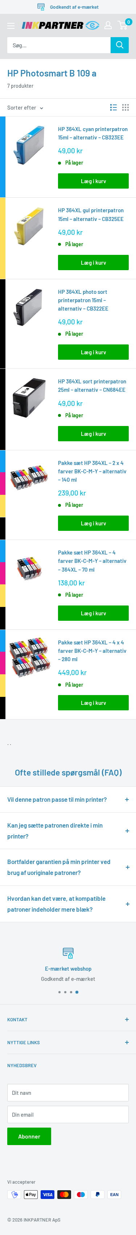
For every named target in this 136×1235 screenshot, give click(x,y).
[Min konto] (108, 25)
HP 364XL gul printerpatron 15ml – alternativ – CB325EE (91, 214)
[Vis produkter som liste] (113, 107)
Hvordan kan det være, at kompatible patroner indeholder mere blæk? (56, 904)
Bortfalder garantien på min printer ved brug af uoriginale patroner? (59, 867)
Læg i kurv (93, 181)
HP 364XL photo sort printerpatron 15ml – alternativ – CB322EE (83, 300)
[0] (122, 25)
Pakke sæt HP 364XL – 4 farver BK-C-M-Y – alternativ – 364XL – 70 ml (92, 561)
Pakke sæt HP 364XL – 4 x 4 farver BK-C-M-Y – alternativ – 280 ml (92, 651)
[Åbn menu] (11, 26)
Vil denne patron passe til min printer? (57, 799)
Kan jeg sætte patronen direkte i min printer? (55, 830)
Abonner (29, 1136)
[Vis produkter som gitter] (125, 107)
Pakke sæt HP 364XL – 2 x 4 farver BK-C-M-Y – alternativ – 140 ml (92, 471)
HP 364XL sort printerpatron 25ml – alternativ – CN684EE (92, 385)
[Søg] (120, 45)
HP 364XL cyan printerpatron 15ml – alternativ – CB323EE (93, 133)
